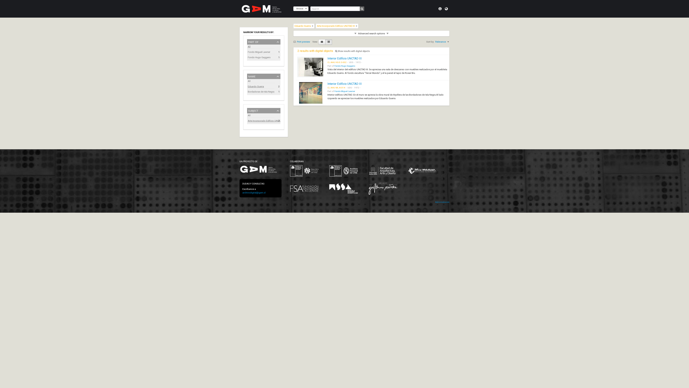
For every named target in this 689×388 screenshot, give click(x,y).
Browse (299, 8)
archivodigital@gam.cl (254, 192)
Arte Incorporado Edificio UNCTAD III (261, 120)
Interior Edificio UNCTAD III (344, 58)
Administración (442, 202)
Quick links (440, 8)
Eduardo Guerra (256, 86)
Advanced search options (371, 33)
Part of (253, 41)
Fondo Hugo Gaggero (259, 57)
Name (252, 76)
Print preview (303, 41)
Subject (253, 110)
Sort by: (430, 41)
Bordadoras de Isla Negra (261, 91)
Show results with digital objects (353, 51)
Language (446, 8)
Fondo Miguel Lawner (259, 52)
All (249, 46)
